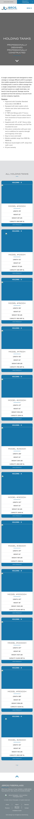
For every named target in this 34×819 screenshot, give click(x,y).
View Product (17, 225)
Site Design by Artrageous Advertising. (17, 815)
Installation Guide (17, 810)
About (17, 804)
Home (7, 804)
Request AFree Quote (25, 1)
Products (7, 808)
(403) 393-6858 (8, 2)
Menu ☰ (29, 8)
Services (26, 804)
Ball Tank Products (17, 807)
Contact (27, 808)
